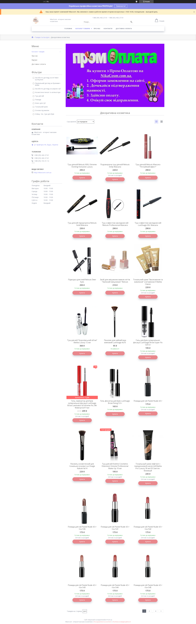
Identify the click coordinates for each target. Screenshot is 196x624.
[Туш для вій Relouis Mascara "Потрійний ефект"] (148, 146)
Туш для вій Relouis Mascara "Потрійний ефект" (147, 165)
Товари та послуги (42, 37)
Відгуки (34, 60)
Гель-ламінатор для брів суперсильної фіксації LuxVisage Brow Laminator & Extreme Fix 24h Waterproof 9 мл (82, 404)
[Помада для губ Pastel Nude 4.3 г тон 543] (82, 566)
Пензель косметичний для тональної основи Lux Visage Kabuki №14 (82, 466)
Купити (82, 178)
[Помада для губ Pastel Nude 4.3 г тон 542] (148, 508)
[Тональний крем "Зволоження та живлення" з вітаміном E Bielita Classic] (148, 261)
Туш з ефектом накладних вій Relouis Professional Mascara (115, 224)
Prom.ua (109, 620)
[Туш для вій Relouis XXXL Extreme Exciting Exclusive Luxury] (82, 146)
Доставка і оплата (124, 28)
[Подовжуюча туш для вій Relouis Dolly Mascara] (115, 146)
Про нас (97, 28)
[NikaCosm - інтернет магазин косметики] (36, 20)
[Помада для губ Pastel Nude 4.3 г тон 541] (115, 508)
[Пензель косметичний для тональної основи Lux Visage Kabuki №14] (82, 445)
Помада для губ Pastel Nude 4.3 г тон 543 (82, 586)
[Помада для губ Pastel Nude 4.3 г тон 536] (82, 508)
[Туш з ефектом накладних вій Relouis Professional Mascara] (115, 204)
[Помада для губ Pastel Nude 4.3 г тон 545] (148, 566)
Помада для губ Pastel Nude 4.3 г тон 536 (82, 528)
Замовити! (120, 6)
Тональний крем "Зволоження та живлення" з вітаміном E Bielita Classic (148, 281)
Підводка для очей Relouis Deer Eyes (82, 280)
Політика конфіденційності (122, 622)
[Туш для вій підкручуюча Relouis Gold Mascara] (82, 204)
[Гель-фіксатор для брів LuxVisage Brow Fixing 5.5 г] (115, 382)
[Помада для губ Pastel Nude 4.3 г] (148, 382)
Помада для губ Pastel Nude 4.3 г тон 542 (148, 528)
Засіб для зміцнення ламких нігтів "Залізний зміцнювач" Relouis (115, 280)
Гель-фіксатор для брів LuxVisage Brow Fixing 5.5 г (115, 402)
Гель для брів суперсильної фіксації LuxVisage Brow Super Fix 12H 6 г (147, 342)
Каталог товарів (82, 28)
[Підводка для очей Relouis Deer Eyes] (82, 261)
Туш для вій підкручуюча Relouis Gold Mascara (82, 224)
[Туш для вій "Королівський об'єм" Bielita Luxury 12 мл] (82, 321)
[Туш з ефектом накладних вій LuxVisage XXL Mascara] (148, 204)
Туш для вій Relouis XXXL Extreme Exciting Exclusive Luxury (82, 165)
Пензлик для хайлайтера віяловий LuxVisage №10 (115, 341)
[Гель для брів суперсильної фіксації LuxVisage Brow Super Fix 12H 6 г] (148, 321)
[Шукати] (131, 22)
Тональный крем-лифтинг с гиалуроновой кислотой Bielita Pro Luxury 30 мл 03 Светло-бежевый (148, 467)
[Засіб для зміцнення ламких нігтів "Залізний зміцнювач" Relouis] (115, 261)
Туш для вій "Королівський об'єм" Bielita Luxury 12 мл (82, 341)
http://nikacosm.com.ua (42, 173)
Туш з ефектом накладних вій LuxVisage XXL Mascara (148, 224)
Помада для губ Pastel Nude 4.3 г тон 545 (148, 586)
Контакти (108, 28)
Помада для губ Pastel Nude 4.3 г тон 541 (115, 528)
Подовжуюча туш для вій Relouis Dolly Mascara (115, 165)
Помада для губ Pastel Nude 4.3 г (148, 401)
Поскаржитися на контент (102, 622)
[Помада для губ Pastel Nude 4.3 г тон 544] (115, 566)
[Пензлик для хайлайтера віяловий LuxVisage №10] (115, 321)
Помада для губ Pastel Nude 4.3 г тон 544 (115, 586)
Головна (68, 28)
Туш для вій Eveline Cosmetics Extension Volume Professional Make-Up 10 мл (115, 466)
